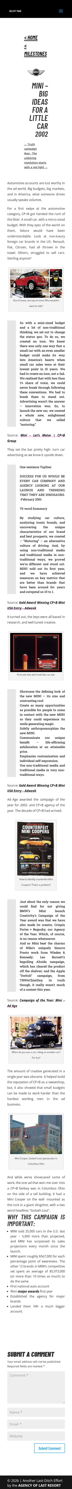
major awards (28, 1291)
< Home (31, 37)
